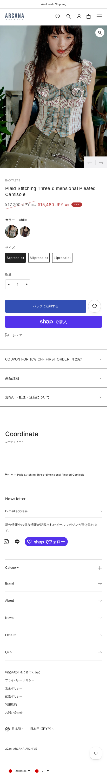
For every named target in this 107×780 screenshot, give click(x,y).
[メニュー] (99, 16)
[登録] (100, 510)
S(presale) (15, 258)
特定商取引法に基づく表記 (22, 672)
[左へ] (89, 162)
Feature (11, 635)
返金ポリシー (14, 688)
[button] (69, 16)
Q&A (8, 652)
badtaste (12, 180)
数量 (8, 274)
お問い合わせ (14, 712)
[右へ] (101, 162)
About (9, 600)
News (9, 618)
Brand (9, 583)
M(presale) (39, 258)
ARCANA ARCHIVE (25, 748)
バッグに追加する (45, 306)
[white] (11, 231)
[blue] (24, 231)
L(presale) (62, 258)
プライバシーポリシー (19, 680)
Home (9, 474)
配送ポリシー (14, 696)
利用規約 (11, 704)
